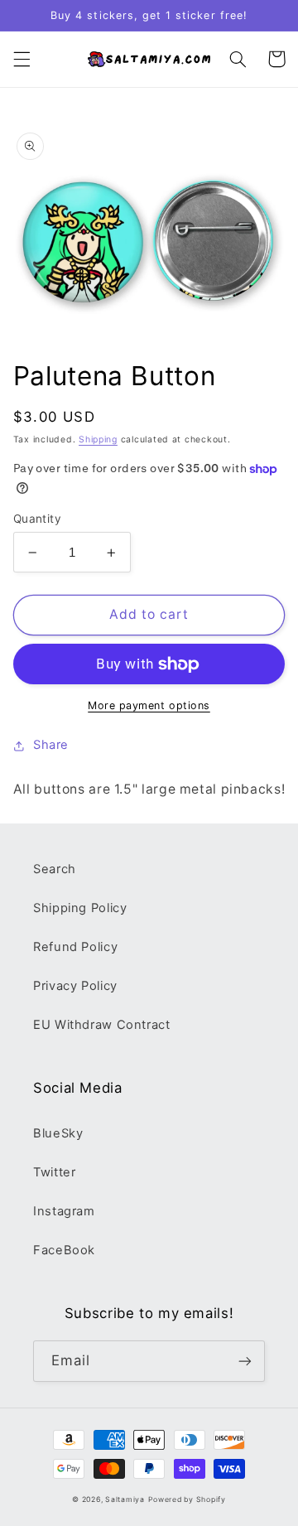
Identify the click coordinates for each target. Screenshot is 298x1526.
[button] (21, 59)
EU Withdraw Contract (102, 1024)
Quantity (37, 518)
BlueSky (58, 1133)
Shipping (98, 439)
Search (54, 869)
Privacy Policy (75, 985)
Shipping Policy (80, 908)
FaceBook (64, 1250)
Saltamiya (125, 1499)
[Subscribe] (245, 1360)
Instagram (64, 1211)
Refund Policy (75, 946)
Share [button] (51, 744)
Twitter (54, 1172)
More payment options (149, 705)
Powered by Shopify (187, 1499)
